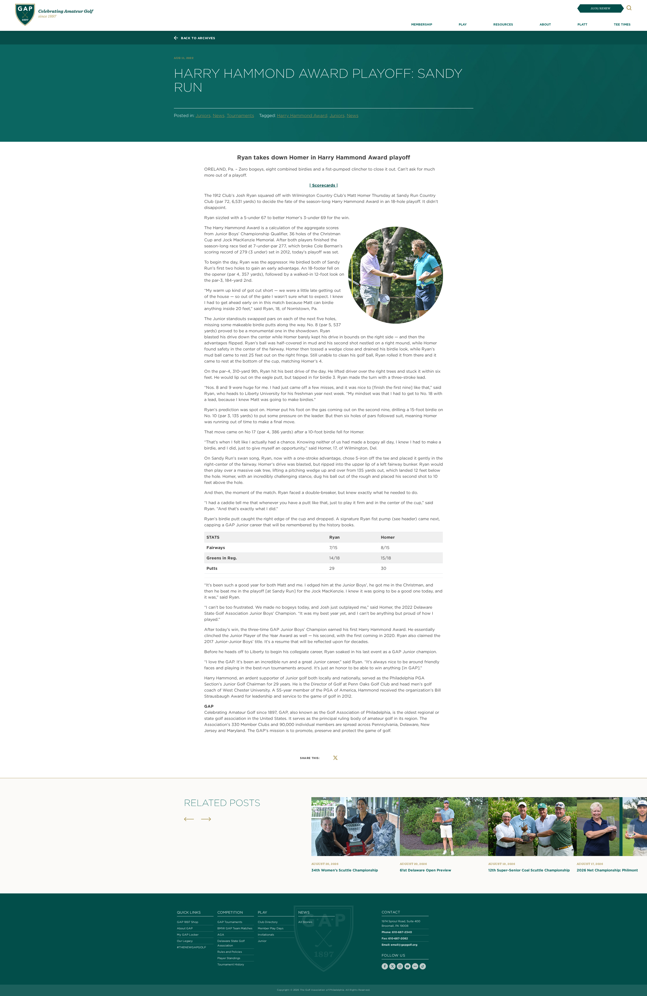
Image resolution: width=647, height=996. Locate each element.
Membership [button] (421, 24)
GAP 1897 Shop (187, 922)
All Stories (305, 922)
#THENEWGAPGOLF (191, 947)
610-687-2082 (398, 938)
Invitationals (266, 934)
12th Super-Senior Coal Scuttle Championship (529, 870)
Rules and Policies (229, 952)
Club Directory (268, 922)
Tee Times (622, 24)
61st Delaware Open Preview (425, 870)
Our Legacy (185, 941)
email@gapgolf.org (404, 944)
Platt (582, 24)
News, (219, 115)
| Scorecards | (323, 185)
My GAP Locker (187, 934)
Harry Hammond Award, (302, 115)
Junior (262, 941)
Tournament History (230, 964)
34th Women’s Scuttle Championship (344, 870)
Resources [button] (503, 24)
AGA (220, 934)
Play (262, 912)
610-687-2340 (402, 932)
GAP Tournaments (229, 922)
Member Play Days (270, 928)
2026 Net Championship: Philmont (607, 870)
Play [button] (463, 24)
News (352, 115)
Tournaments (240, 115)
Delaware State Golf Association (231, 943)
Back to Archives (198, 38)
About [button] (545, 24)
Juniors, (204, 115)
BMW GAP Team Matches (234, 928)
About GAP (185, 928)
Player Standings (228, 958)
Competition (230, 912)
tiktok (423, 966)
